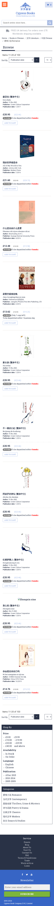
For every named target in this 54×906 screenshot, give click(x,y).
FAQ (27, 855)
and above (15, 746)
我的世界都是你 (12, 164)
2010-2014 (10, 778)
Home (4, 38)
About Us (27, 847)
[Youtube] (31, 874)
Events (27, 842)
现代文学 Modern (11, 816)
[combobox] (27, 22)
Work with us (27, 863)
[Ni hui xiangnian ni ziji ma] (21, 716)
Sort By (5, 60)
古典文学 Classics (11, 812)
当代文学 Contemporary (15, 799)
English (9, 764)
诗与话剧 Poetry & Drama (15, 807)
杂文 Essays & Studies (14, 820)
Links (27, 866)
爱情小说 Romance (12, 794)
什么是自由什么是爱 (16, 230)
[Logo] (25, 10)
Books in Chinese (17, 38)
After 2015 (10, 775)
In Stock (9, 753)
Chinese (9, 767)
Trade (27, 860)
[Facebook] (22, 874)
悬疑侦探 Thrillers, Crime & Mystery (21, 803)
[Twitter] (27, 874)
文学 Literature (32, 38)
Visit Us (27, 850)
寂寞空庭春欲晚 (14, 295)
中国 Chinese (46, 38)
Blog (27, 845)
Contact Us (27, 852)
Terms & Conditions (27, 858)
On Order (10, 756)
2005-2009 (10, 781)
